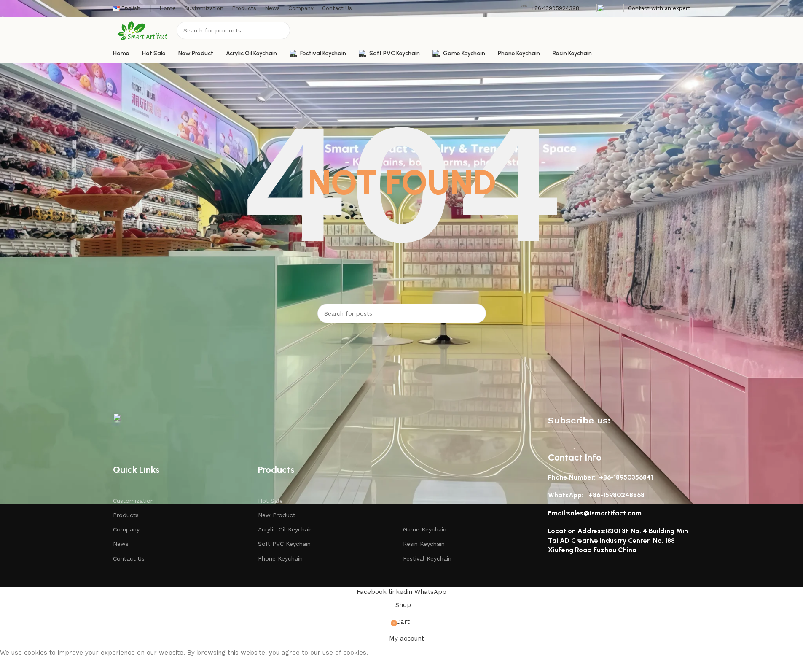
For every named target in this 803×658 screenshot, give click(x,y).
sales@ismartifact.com (604, 513)
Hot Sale (270, 500)
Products (126, 515)
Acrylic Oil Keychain (285, 529)
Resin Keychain (424, 543)
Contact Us (129, 558)
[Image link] (144, 425)
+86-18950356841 (626, 477)
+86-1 (596, 495)
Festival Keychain (427, 558)
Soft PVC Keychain (284, 543)
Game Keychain (424, 529)
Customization (133, 500)
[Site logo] (143, 30)
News (121, 543)
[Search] (281, 30)
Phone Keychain (280, 558)
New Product (276, 515)
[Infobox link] (549, 8)
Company (126, 529)
